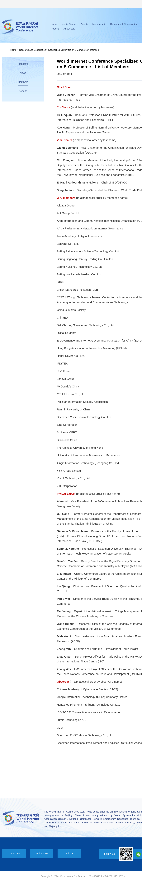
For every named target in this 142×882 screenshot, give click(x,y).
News (23, 73)
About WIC (70, 28)
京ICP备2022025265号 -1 (113, 876)
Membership (99, 24)
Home (54, 24)
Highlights (22, 64)
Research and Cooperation (32, 50)
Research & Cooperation (124, 24)
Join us (69, 853)
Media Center (68, 24)
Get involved (42, 853)
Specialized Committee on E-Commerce (68, 50)
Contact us (14, 853)
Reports (55, 28)
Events (84, 24)
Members (94, 50)
